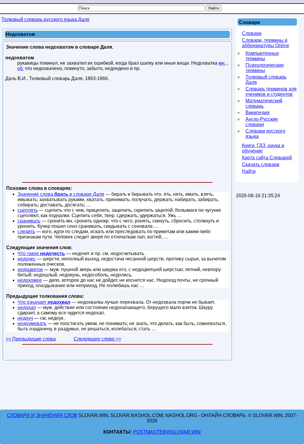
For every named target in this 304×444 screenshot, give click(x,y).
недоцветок (30, 269)
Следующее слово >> (97, 338)
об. (20, 68)
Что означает (44, 302)
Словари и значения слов (42, 415)
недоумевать (32, 323)
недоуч (25, 318)
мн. (222, 63)
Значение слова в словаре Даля (61, 194)
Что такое (41, 253)
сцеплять (28, 210)
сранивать (29, 220)
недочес (27, 258)
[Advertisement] (117, 132)
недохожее (30, 280)
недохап (27, 307)
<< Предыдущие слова (31, 338)
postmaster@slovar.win (167, 432)
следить (26, 231)
